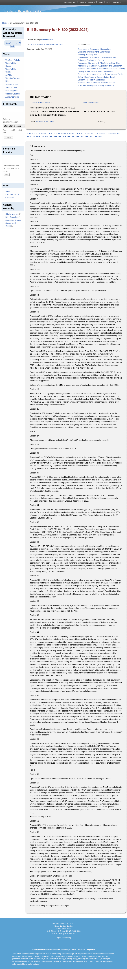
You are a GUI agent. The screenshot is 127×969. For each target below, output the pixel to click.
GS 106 (79, 133)
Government (93, 63)
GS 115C (112, 133)
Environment (95, 57)
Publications (116, 2)
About (7, 191)
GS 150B (62, 136)
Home (4, 22)
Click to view (47, 39)
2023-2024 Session (90, 102)
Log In (58, 937)
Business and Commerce (88, 49)
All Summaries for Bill (45, 121)
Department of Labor (95, 74)
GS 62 (50, 133)
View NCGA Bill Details (41, 102)
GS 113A (103, 133)
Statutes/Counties (12, 93)
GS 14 (37, 133)
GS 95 (71, 133)
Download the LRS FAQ (13, 44)
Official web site (12, 214)
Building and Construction (87, 56)
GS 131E (36, 136)
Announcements (12, 96)
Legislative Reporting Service (23, 11)
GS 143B (53, 136)
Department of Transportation (96, 77)
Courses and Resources (87, 2)
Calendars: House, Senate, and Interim (13, 223)
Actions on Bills (11, 84)
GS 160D (89, 136)
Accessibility (66, 937)
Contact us (9, 197)
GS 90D (64, 133)
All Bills (8, 75)
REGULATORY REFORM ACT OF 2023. (47, 44)
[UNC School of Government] (28, 2)
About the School (70, 2)
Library (100, 2)
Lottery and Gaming (95, 85)
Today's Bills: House (10, 64)
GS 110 (87, 133)
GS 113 (94, 133)
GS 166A (98, 136)
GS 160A (80, 136)
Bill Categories (11, 90)
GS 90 (57, 133)
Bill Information (12, 217)
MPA (108, 2)
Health (89, 82)
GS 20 (43, 133)
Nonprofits (109, 85)
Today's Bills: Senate (10, 70)
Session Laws (11, 87)
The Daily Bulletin (12, 60)
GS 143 (45, 136)
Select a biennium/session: (10, 120)
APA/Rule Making (107, 63)
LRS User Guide (12, 194)
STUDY (30, 133)
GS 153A (71, 136)
